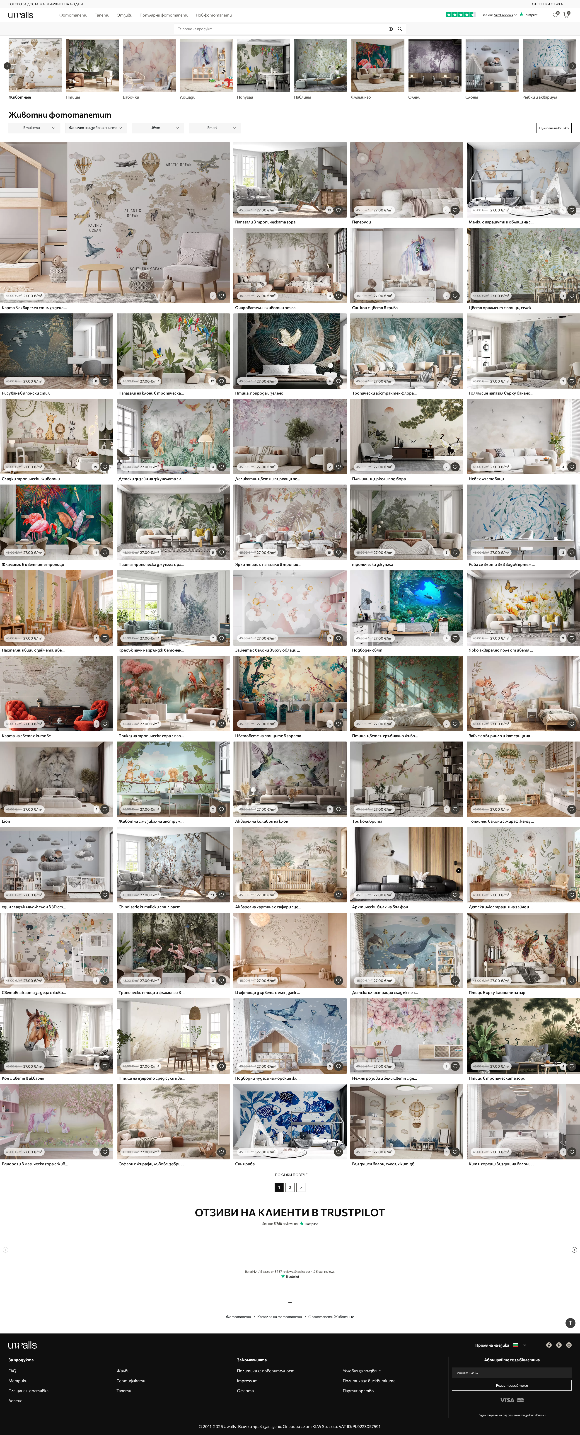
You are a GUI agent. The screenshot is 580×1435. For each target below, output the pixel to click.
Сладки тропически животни (31, 478)
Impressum (247, 1380)
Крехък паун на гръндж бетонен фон (151, 649)
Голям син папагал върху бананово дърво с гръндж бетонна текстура (502, 392)
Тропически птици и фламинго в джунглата (151, 992)
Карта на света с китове (26, 735)
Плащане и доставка (28, 1390)
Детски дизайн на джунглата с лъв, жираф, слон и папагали (151, 478)
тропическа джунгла (372, 564)
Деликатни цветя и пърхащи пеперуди (268, 478)
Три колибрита (367, 821)
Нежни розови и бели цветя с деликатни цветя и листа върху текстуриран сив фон (385, 1078)
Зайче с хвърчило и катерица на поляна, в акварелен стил (502, 735)
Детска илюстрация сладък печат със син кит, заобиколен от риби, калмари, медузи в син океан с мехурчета (385, 992)
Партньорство (358, 1390)
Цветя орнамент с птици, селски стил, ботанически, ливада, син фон (502, 307)
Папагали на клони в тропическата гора (151, 392)
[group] (92, 69)
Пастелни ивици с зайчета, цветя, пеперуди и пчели (35, 649)
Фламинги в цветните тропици (33, 564)
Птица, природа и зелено (259, 392)
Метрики (17, 1380)
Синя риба (245, 1163)
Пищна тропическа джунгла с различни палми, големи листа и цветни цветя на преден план (151, 564)
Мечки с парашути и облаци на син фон (502, 221)
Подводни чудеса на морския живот (268, 1078)
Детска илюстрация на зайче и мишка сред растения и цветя (502, 906)
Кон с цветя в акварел (23, 1078)
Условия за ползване (362, 1370)
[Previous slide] (7, 66)
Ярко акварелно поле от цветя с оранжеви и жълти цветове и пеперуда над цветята (502, 649)
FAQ (12, 1370)
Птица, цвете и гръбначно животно (385, 735)
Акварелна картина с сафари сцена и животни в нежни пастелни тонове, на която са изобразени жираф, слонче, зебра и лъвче (268, 906)
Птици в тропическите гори (497, 1078)
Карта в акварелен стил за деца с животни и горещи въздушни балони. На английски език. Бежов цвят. (35, 307)
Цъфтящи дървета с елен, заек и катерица (268, 992)
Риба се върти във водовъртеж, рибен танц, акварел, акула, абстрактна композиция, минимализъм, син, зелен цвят (502, 564)
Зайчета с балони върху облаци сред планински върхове (268, 649)
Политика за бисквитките (369, 1380)
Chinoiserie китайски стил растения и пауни (151, 906)
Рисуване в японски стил (26, 392)
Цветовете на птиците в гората (268, 735)
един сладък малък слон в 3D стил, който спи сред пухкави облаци (35, 906)
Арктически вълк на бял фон (380, 906)
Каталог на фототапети (279, 1316)
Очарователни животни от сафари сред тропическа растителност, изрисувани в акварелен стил (268, 307)
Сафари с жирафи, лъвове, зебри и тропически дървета (151, 1163)
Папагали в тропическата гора (265, 221)
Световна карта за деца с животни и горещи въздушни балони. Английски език (35, 992)
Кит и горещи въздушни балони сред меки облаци (502, 1163)
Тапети (123, 1390)
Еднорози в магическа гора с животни (35, 1163)
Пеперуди (361, 221)
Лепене (15, 1400)
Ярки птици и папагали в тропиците (268, 564)
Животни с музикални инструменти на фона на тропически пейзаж (151, 821)
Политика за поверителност (266, 1370)
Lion (6, 821)
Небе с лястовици (486, 478)
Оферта (245, 1390)
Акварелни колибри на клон (261, 821)
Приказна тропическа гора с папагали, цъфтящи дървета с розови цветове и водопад (151, 735)
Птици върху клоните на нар (497, 992)
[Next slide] (572, 66)
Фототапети (238, 1316)
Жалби (123, 1370)
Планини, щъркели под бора (379, 478)
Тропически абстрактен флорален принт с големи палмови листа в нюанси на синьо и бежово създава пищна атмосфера (385, 392)
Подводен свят (367, 649)
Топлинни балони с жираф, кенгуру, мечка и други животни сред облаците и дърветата (502, 821)
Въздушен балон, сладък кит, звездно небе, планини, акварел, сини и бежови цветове (385, 1163)
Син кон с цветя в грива (375, 307)
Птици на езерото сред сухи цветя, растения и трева (151, 1078)
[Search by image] (390, 28)
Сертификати (130, 1380)
